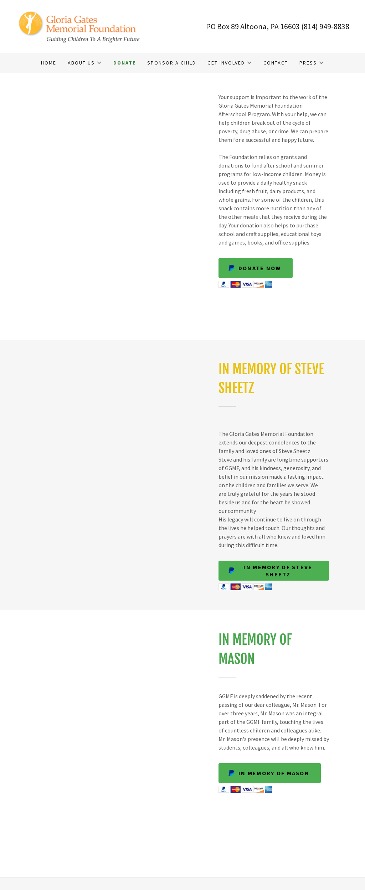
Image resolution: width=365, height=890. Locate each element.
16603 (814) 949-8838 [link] (314, 26)
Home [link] (48, 63)
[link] (82, 25)
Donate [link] (124, 63)
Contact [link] (275, 63)
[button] (85, 62)
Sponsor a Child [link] (171, 63)
